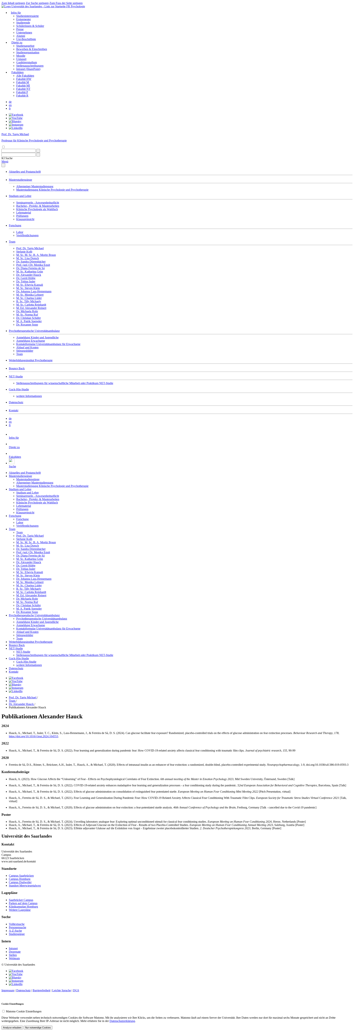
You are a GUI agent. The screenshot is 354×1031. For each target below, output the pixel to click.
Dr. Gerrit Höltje (25, 278)
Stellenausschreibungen (30, 65)
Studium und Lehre (20, 196)
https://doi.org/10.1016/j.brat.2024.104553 (33, 736)
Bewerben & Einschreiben (31, 49)
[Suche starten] (38, 151)
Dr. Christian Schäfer (28, 317)
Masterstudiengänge (20, 179)
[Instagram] (16, 124)
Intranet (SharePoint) (28, 69)
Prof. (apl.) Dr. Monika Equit (33, 264)
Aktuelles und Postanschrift (25, 171)
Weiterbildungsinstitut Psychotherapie (31, 360)
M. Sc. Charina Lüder (29, 298)
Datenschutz (16, 402)
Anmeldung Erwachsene (30, 340)
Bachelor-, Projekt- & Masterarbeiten (37, 205)
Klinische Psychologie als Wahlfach (37, 209)
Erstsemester (23, 19)
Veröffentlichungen (27, 235)
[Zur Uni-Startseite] (33, 6)
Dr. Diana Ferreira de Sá (30, 268)
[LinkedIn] (15, 128)
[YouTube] (15, 118)
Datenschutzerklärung (122, 1021)
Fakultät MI (23, 85)
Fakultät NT (23, 88)
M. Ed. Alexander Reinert (31, 308)
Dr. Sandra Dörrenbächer (31, 261)
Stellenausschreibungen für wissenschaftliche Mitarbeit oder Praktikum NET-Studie (64, 383)
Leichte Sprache (61, 990)
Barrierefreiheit (41, 990)
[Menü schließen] (3, 165)
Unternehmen (24, 32)
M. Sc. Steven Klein (28, 288)
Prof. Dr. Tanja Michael (30, 248)
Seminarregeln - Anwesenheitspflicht (37, 202)
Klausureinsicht (25, 219)
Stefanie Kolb (24, 251)
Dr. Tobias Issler (25, 281)
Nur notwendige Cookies (38, 1027)
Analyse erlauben (12, 1027)
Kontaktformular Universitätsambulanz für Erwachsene (48, 344)
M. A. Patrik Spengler (29, 321)
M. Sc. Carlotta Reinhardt (31, 304)
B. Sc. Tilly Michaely (28, 301)
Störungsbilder (24, 350)
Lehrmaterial (23, 212)
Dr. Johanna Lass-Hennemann (33, 291)
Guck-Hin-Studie (19, 389)
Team (12, 241)
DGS (76, 990)
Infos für (16, 12)
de (10, 101)
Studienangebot (25, 45)
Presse (20, 29)
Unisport (21, 59)
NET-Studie (16, 376)
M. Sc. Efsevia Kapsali (29, 284)
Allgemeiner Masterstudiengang (34, 186)
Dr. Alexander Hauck (28, 274)
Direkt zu (16, 42)
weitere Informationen (29, 396)
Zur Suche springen (37, 3)
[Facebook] (16, 114)
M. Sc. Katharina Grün (29, 271)
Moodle (20, 55)
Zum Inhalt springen (13, 3)
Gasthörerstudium (26, 62)
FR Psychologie (75, 6)
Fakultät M (22, 82)
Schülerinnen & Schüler (30, 25)
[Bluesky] (15, 121)
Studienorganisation (27, 52)
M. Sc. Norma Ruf (27, 314)
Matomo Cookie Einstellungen (23, 1011)
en (10, 105)
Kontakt (13, 410)
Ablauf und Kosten (27, 347)
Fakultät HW (23, 79)
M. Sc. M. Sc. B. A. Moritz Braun (36, 254)
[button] (7, 158)
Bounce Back (17, 368)
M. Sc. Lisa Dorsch (27, 258)
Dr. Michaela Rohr (27, 311)
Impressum (7, 990)
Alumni (20, 35)
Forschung (15, 225)
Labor (19, 232)
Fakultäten (17, 72)
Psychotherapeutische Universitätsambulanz (34, 330)
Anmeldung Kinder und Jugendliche (37, 337)
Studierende (23, 22)
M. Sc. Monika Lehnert (30, 294)
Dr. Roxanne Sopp (27, 324)
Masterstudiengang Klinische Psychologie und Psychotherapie (52, 189)
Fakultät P (22, 92)
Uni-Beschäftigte (26, 39)
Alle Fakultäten (25, 75)
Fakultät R (22, 95)
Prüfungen (22, 215)
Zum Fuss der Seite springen (66, 3)
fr (10, 108)
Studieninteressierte (27, 16)
